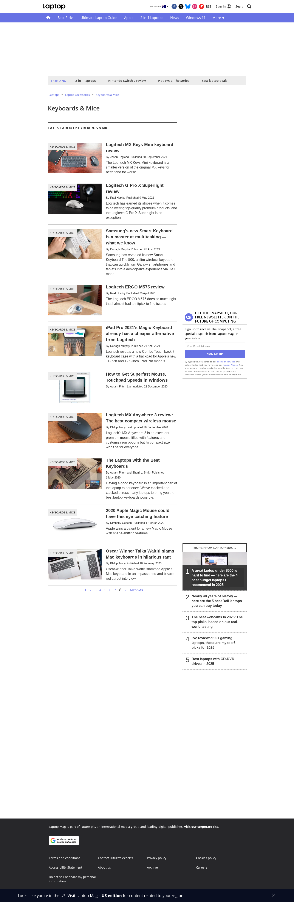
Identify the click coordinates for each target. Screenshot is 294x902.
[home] (48, 17)
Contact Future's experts (115, 858)
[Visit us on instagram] (194, 6)
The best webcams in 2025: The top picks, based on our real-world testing (217, 621)
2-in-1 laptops (85, 81)
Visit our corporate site (201, 827)
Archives (136, 590)
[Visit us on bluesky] (187, 6)
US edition (112, 895)
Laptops (54, 95)
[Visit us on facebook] (174, 6)
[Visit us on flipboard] (201, 6)
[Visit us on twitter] (181, 6)
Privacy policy (156, 858)
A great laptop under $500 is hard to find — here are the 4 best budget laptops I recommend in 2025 (215, 578)
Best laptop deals (214, 81)
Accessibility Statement (65, 867)
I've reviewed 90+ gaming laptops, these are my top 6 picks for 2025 (213, 642)
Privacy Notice (230, 364)
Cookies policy (206, 858)
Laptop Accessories (77, 95)
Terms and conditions (64, 858)
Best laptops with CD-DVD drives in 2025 (213, 661)
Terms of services (226, 361)
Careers (201, 867)
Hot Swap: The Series (173, 81)
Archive (152, 867)
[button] (243, 6)
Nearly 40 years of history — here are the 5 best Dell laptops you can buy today (217, 601)
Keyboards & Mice (107, 95)
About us (104, 867)
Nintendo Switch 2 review (127, 81)
